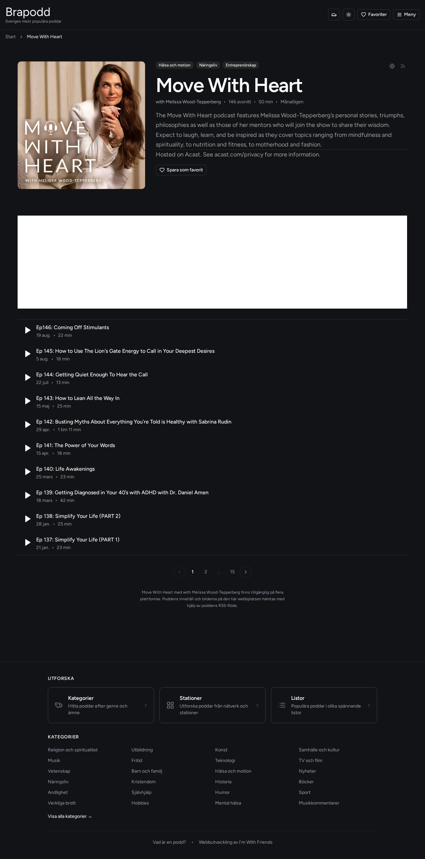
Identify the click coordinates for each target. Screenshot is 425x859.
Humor (222, 792)
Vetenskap (59, 771)
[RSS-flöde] (402, 66)
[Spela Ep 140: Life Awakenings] (27, 472)
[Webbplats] (392, 66)
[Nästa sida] (246, 572)
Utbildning (142, 750)
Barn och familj (146, 771)
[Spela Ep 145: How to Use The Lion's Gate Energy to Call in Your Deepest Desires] (27, 354)
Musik (54, 760)
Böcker (306, 782)
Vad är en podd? (169, 842)
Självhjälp (141, 792)
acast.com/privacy (238, 154)
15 (232, 572)
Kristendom (143, 782)
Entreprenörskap (241, 65)
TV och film (310, 760)
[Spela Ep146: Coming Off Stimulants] (27, 330)
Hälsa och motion (175, 65)
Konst (221, 750)
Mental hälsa (228, 803)
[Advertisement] (212, 262)
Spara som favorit (185, 170)
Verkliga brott (62, 803)
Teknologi (225, 760)
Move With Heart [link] (44, 37)
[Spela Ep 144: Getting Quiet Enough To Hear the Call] (27, 377)
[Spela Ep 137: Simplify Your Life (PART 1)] (27, 542)
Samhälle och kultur (319, 750)
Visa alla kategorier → (70, 816)
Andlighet (58, 792)
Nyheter (307, 771)
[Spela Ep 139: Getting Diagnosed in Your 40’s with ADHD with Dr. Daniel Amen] (27, 495)
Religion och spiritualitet (73, 750)
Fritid (136, 760)
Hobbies (140, 803)
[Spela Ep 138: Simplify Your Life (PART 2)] (27, 519)
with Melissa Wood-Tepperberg (188, 102)
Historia (223, 782)
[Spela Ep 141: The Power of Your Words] (27, 448)
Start (10, 37)
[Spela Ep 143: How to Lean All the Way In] (27, 401)
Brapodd (27, 12)
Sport (304, 792)
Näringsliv (208, 65)
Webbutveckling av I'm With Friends (236, 842)
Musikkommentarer (319, 803)
